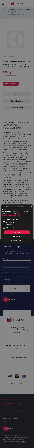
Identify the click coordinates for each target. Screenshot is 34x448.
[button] (17, 215)
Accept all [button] (17, 232)
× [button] (31, 206)
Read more (24, 213)
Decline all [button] (17, 236)
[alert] (17, 224)
